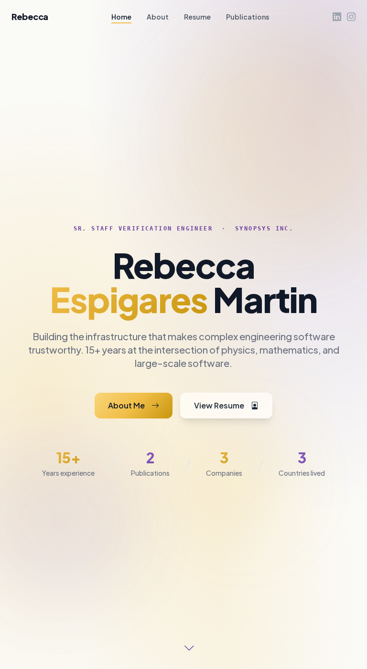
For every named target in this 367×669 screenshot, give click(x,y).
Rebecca (29, 16)
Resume (197, 16)
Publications (247, 16)
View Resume (220, 405)
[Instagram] (351, 16)
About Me (128, 405)
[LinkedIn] (337, 16)
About (158, 16)
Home (121, 16)
